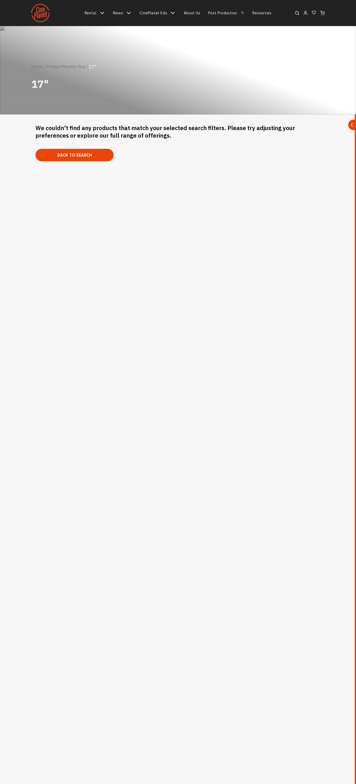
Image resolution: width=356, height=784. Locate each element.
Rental (91, 13)
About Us (192, 13)
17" (92, 66)
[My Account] (305, 13)
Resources (262, 13)
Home (37, 66)
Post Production (222, 13)
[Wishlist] (314, 13)
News (118, 13)
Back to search (74, 155)
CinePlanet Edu (153, 13)
